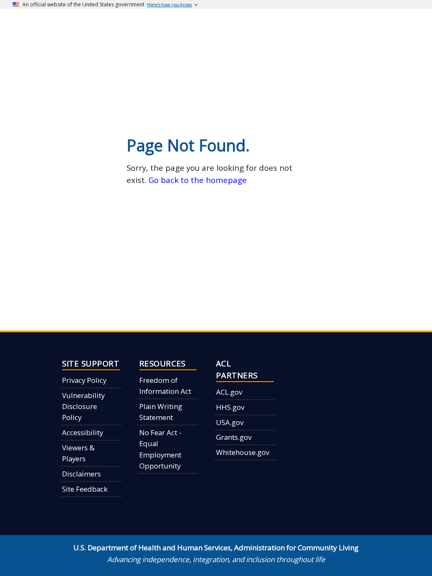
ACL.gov (229, 392)
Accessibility (82, 432)
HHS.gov (230, 407)
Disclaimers (81, 474)
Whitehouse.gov (242, 452)
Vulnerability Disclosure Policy (83, 406)
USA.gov (229, 422)
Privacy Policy (84, 380)
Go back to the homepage (197, 180)
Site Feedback (85, 489)
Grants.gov (233, 437)
